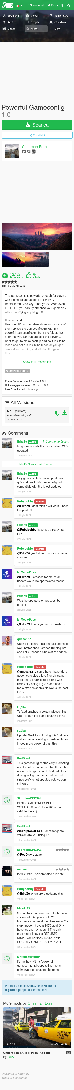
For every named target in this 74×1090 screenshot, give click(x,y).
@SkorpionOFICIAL (30, 831)
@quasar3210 (26, 671)
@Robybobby (26, 529)
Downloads (16, 277)
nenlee (22, 869)
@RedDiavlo (25, 854)
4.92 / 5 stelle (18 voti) (13, 286)
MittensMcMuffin (29, 956)
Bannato (40, 501)
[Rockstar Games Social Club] (33, 151)
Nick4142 (23, 908)
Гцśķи (21, 707)
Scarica (40, 124)
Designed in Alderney (15, 1073)
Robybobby (25, 501)
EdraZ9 (22, 441)
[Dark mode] (62, 5)
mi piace (37, 277)
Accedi (49, 985)
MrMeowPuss (26, 572)
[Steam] (29, 151)
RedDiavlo (24, 758)
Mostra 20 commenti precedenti (37, 464)
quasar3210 (25, 639)
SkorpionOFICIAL (29, 798)
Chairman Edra (34, 146)
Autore (32, 441)
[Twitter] (24, 151)
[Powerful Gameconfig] (37, 236)
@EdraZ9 (23, 506)
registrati (11, 990)
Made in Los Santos (14, 1078)
